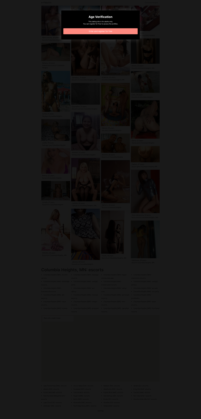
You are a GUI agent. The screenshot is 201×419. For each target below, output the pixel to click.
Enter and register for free (100, 31)
